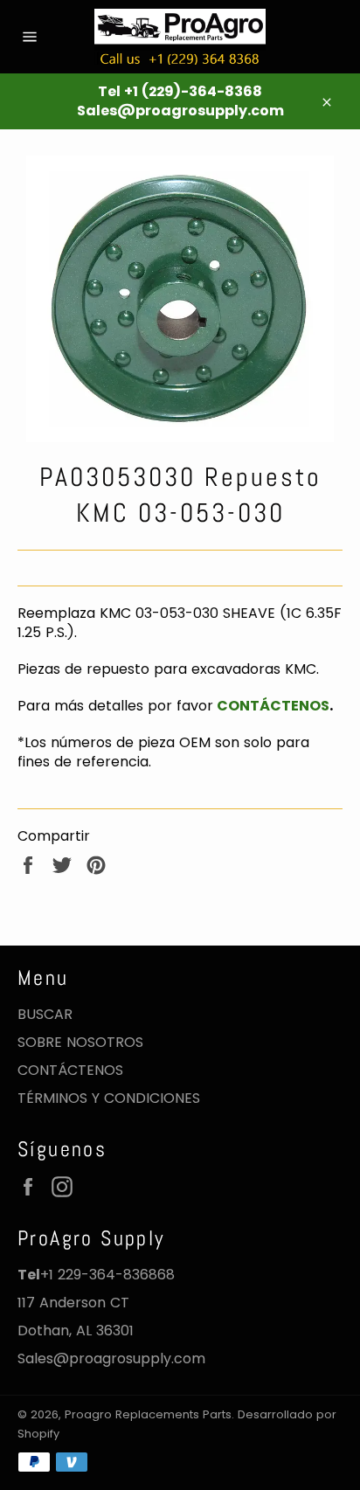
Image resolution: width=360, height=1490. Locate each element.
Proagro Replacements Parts (148, 1414)
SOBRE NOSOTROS (80, 1042)
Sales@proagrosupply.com (111, 1358)
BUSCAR (45, 1014)
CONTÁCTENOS (271, 706)
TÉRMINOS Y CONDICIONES (108, 1098)
